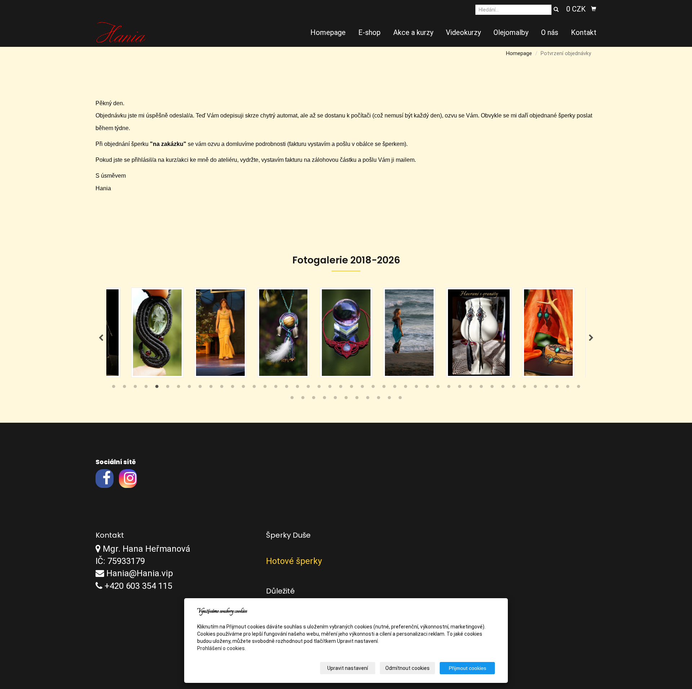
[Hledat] (556, 10)
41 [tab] (546, 388)
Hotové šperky (294, 561)
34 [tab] (470, 388)
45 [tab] (292, 399)
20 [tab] (319, 388)
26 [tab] (383, 388)
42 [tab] (556, 388)
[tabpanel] (346, 332)
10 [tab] (210, 388)
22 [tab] (340, 388)
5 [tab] (156, 388)
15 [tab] (265, 388)
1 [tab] (113, 388)
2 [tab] (124, 388)
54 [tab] (389, 399)
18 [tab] (297, 388)
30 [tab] (427, 388)
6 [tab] (167, 388)
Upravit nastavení (347, 668)
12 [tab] (232, 388)
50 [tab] (346, 399)
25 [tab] (373, 388)
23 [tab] (351, 388)
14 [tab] (254, 388)
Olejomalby (510, 32)
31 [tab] (438, 388)
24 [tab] (362, 388)
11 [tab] (221, 388)
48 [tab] (324, 399)
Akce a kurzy (413, 32)
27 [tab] (394, 388)
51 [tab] (356, 399)
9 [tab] (200, 388)
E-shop (369, 32)
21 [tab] (329, 388)
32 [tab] (448, 388)
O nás (549, 32)
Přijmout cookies (467, 668)
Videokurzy (463, 32)
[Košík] (593, 9)
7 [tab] (178, 388)
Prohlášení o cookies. (221, 648)
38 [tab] (513, 388)
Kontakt (583, 32)
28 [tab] (405, 388)
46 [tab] (302, 399)
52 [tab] (367, 399)
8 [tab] (189, 388)
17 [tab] (286, 388)
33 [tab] (459, 388)
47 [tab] (313, 399)
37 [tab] (502, 388)
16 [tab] (275, 388)
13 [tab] (243, 388)
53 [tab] (378, 399)
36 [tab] (492, 388)
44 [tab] (578, 388)
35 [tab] (481, 388)
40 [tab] (535, 388)
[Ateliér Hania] (121, 31)
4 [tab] (146, 388)
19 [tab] (308, 388)
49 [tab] (335, 399)
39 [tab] (524, 388)
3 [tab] (135, 388)
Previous (101, 338)
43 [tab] (567, 388)
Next (591, 338)
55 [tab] (400, 399)
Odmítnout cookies (407, 668)
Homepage (328, 32)
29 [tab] (416, 388)
